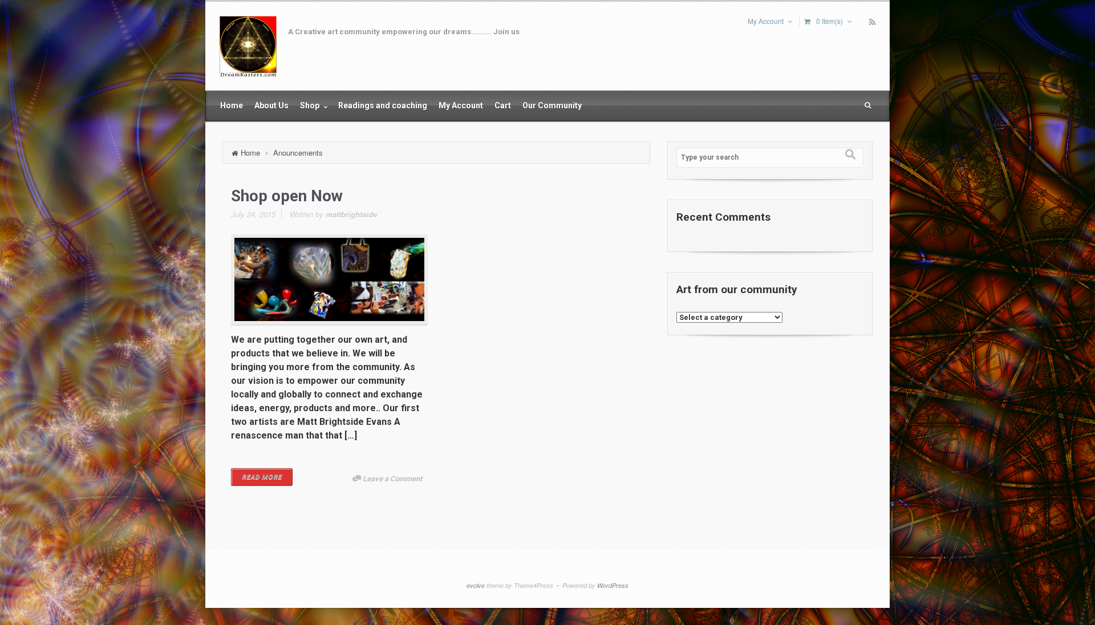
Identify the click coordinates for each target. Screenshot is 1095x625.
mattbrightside (351, 214)
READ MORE (262, 477)
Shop (310, 105)
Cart (502, 105)
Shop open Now (287, 195)
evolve (476, 585)
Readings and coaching (382, 105)
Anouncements (298, 152)
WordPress (612, 585)
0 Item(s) (829, 21)
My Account (766, 21)
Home (231, 105)
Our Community (552, 105)
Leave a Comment (392, 478)
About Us (271, 105)
